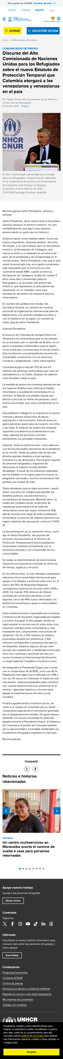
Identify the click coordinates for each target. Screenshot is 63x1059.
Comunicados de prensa (24, 40)
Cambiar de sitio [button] (43, 3)
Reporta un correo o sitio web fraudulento (27, 994)
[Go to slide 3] (27, 869)
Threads (51, 924)
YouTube (28, 924)
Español (39, 10)
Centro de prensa (13, 983)
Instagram (20, 924)
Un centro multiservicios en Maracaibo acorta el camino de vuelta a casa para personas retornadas (29, 849)
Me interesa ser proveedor (18, 999)
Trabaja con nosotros (15, 1005)
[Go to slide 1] (20, 869)
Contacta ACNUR (13, 978)
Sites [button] (58, 21)
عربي (52, 10)
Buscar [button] (46, 21)
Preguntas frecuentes (15, 972)
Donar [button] (53, 21)
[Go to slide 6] (37, 869)
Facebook (12, 924)
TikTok (35, 924)
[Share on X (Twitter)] (27, 769)
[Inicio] (19, 19)
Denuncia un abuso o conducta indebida (26, 989)
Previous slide (6, 810)
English (12, 10)
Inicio (5, 40)
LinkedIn (43, 924)
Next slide (56, 810)
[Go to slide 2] (24, 869)
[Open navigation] (4, 19)
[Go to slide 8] (44, 869)
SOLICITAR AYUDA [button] (45, 31)
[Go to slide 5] (34, 869)
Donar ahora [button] (13, 901)
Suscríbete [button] (12, 955)
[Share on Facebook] (35, 769)
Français (25, 10)
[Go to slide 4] (30, 869)
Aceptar (31, 1052)
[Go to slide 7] (41, 869)
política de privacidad (33, 1036)
